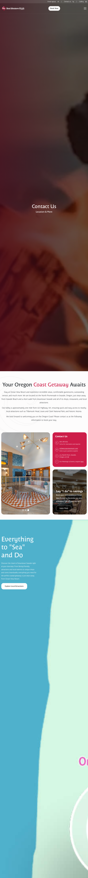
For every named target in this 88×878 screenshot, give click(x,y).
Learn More (64, 508)
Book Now (54, 8)
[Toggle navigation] (85, 8)
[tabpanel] (70, 491)
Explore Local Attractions (14, 586)
